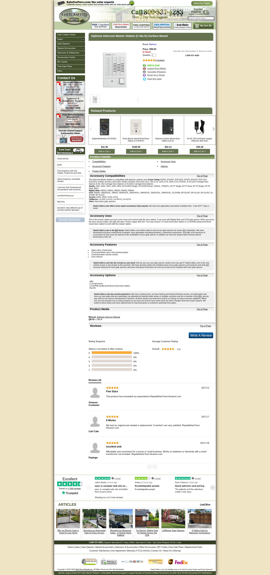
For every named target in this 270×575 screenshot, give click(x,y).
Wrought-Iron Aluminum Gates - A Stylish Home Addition (120, 532)
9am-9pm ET (117, 542)
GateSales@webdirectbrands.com (72, 127)
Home (70, 547)
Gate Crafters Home (66, 34)
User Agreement (118, 551)
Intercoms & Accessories (126, 547)
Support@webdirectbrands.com (73, 110)
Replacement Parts (193, 547)
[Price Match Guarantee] (121, 26)
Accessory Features (101, 166)
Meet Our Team (202, 3)
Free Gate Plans (64, 66)
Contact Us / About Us (161, 551)
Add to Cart (153, 65)
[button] (213, 129)
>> (155, 467)
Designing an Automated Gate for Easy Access (94, 531)
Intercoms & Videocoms (68, 53)
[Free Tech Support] (101, 26)
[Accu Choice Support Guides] (182, 26)
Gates (60, 39)
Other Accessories (147, 547)
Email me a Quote (156, 75)
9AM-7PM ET (68, 85)
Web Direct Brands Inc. (84, 569)
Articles (146, 551)
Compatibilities (99, 161)
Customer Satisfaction (99, 551)
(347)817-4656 (72, 108)
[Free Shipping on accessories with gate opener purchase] (162, 26)
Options (164, 166)
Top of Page (202, 176)
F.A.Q (139, 551)
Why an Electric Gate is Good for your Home (68, 531)
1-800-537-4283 (73, 92)
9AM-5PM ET (71, 87)
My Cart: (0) (205, 25)
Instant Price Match (156, 68)
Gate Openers (63, 44)
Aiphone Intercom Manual (108, 317)
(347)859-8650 (72, 124)
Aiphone (152, 44)
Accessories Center (66, 57)
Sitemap (177, 551)
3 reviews (160, 60)
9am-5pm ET (141, 542)
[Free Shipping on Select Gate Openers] (142, 26)
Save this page (154, 79)
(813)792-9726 (72, 89)
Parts (59, 71)
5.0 (178, 349)
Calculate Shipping (156, 72)
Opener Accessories (66, 48)
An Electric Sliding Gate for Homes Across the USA (147, 532)
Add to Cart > (104, 151)
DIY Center (62, 62)
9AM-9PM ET (73, 103)
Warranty (131, 551)
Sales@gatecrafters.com (72, 94)
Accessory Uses (168, 161)
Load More (205, 504)
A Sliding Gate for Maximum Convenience (199, 531)
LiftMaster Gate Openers (173, 530)
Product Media (98, 171)
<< (149, 467)
